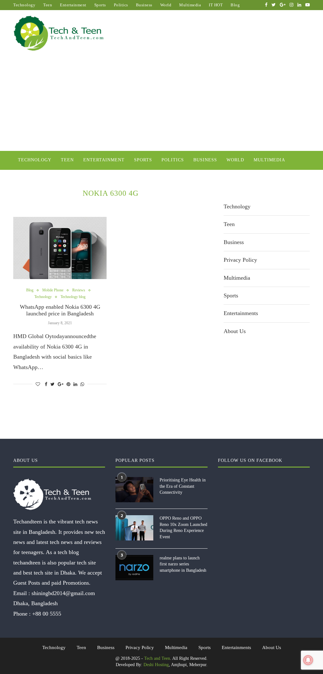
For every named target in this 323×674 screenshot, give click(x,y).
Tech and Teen (157, 658)
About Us (235, 331)
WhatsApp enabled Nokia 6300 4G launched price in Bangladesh (60, 310)
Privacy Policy (240, 260)
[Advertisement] (161, 103)
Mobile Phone (52, 290)
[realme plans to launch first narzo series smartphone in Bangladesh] (134, 567)
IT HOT (216, 5)
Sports (100, 5)
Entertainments (241, 313)
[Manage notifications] (308, 660)
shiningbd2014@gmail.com (63, 593)
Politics (121, 5)
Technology (24, 5)
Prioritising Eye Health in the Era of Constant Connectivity (183, 486)
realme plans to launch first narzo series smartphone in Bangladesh (183, 564)
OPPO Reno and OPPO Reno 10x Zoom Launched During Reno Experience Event (183, 527)
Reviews (78, 290)
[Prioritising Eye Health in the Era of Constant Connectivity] (134, 489)
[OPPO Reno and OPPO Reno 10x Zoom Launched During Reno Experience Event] (134, 527)
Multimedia (190, 5)
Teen (47, 5)
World (166, 5)
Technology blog (73, 297)
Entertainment (73, 5)
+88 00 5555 (46, 614)
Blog (235, 5)
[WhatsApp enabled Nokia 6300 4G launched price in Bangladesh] (60, 248)
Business (144, 5)
